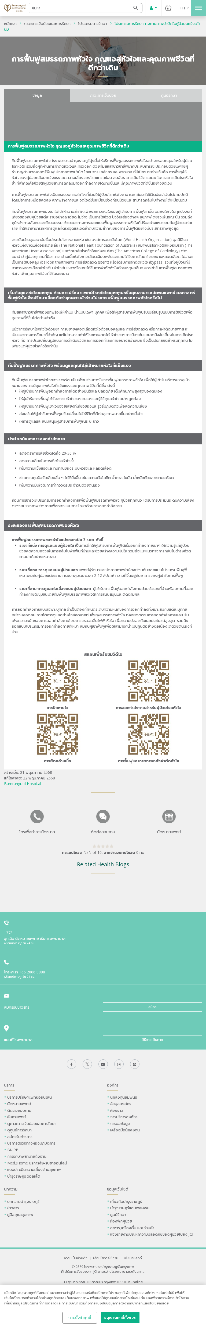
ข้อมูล (37, 95)
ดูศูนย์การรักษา (19, 1129)
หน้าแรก (10, 23)
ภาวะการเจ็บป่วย (103, 95)
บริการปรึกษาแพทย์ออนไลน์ (30, 1097)
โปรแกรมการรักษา (92, 23)
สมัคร (152, 1007)
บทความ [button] (10, 1189)
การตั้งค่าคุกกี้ (79, 1317)
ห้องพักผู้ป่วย (121, 1221)
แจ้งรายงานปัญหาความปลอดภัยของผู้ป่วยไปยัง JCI (151, 1234)
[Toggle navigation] (198, 8)
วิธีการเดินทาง (152, 1039)
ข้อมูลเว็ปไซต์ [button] (117, 1189)
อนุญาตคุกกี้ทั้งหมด (120, 1317)
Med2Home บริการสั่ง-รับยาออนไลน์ (37, 1163)
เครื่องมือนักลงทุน (125, 1129)
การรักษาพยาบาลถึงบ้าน (27, 1156)
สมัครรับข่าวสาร (19, 1136)
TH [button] (182, 7)
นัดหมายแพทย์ (19, 1103)
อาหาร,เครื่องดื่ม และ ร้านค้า (132, 1227)
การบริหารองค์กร (124, 1116)
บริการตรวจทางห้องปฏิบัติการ (31, 1143)
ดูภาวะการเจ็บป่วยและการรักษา (31, 1123)
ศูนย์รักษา (169, 95)
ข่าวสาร (13, 1207)
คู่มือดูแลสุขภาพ (20, 1214)
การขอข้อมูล (120, 1123)
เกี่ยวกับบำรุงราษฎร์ (126, 1201)
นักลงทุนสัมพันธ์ (123, 1097)
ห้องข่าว (116, 1110)
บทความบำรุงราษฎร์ (23, 1201)
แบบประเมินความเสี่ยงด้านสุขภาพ (34, 1169)
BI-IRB (13, 1149)
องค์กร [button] (113, 1085)
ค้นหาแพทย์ (16, 1116)
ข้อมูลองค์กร (120, 1103)
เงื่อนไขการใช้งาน (105, 1258)
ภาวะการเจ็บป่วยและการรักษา (47, 23)
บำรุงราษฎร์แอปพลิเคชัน (129, 1207)
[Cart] (168, 8)
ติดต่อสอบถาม (19, 1110)
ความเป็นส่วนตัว (75, 1258)
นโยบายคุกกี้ (133, 1258)
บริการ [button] (9, 1085)
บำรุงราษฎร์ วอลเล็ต (23, 1176)
